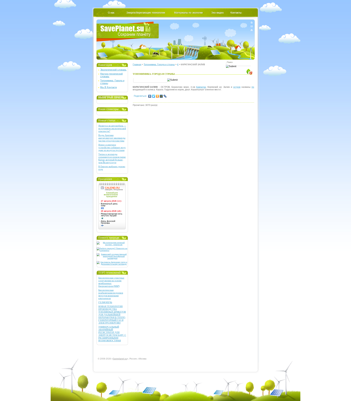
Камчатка (201, 87)
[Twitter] (154, 96)
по (253, 87)
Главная (137, 64)
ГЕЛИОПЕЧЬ (105, 302)
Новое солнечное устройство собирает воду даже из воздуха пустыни (112, 147)
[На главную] (252, 23)
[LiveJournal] (165, 96)
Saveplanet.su (120, 358)
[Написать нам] (252, 26)
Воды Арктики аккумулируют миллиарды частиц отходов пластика (111, 138)
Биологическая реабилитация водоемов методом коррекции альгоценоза (110, 294)
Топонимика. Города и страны (159, 64)
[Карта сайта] (252, 29)
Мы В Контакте (108, 87)
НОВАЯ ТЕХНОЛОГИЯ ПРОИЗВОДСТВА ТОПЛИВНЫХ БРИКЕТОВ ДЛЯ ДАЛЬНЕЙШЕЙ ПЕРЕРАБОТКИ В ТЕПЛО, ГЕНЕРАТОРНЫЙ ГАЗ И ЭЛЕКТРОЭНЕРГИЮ (112, 314)
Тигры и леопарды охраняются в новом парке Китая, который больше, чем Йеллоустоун (112, 158)
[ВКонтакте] (150, 96)
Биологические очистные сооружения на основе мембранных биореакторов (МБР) (111, 281)
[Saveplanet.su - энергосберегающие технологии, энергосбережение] (128, 32)
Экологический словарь (113, 69)
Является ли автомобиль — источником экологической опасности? (112, 128)
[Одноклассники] (157, 96)
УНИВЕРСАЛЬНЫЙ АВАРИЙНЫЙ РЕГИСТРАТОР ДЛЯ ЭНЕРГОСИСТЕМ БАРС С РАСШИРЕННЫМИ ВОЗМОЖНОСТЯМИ (112, 333)
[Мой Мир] (161, 96)
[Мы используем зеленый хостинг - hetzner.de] (112, 245)
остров (236, 87)
